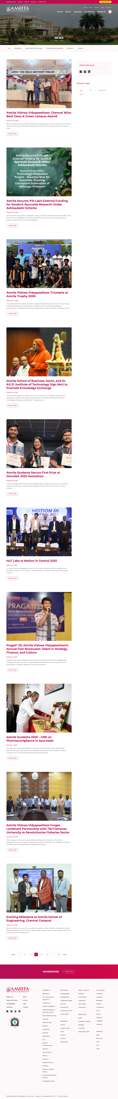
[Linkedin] (19, 1011)
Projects (63, 1038)
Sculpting (45, 1066)
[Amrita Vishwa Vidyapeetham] (17, 9)
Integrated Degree (66, 1000)
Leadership (81, 1000)
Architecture (46, 1003)
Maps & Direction (12, 1000)
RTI (56, 1096)
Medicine (45, 1049)
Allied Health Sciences (49, 1015)
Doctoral (63, 1004)
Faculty (26, 2)
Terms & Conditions (63, 1096)
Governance (82, 1007)
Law (43, 1039)
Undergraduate (65, 993)
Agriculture (45, 993)
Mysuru (98, 1014)
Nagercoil (99, 1017)
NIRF (97, 1042)
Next (64, 954)
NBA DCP (99, 1038)
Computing (45, 1029)
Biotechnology (47, 1022)
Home (56, 40)
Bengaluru (99, 1000)
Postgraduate (64, 997)
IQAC (97, 1035)
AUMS (80, 1018)
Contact (109, 7)
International (11, 2)
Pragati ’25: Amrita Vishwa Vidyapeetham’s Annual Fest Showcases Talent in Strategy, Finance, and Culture (37, 649)
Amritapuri (99, 993)
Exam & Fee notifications (33, 48)
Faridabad (99, 1021)
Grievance (38, 1096)
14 (59, 954)
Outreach (9, 1007)
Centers (62, 1024)
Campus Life (42, 2)
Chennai (98, 1004)
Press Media (82, 1004)
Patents (62, 1035)
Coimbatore (102, 90)
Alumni (20, 2)
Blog (91, 7)
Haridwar (99, 1024)
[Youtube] (15, 1011)
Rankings (81, 993)
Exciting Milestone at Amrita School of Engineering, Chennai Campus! (34, 918)
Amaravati (99, 997)
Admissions (105, 2)
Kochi (98, 1010)
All (9, 48)
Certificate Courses (66, 1010)
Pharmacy (45, 1059)
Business (45, 1026)
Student (80, 48)
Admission (17, 48)
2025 (81, 90)
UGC (97, 1045)
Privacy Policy (30, 1096)
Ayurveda (45, 1019)
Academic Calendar (84, 1021)
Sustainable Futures (48, 1081)
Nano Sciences (47, 1052)
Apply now (9, 997)
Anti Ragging (10, 1003)
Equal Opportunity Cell (47, 1096)
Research (70, 48)
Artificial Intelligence (48, 1006)
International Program (54, 48)
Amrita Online (64, 1014)
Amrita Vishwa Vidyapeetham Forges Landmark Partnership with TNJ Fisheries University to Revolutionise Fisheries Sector (38, 829)
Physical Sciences (47, 1062)
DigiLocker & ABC (84, 1031)
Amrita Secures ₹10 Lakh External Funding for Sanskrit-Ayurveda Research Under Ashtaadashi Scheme (37, 204)
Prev (13, 954)
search (110, 11)
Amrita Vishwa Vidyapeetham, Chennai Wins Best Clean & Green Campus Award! (38, 114)
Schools (34, 2)
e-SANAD (81, 1028)
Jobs (102, 7)
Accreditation (82, 997)
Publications (64, 1042)
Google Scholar (65, 1028)
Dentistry (45, 1032)
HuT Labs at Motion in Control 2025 (31, 560)
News (85, 7)
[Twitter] (11, 1011)
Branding (81, 1024)
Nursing (44, 1055)
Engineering (46, 1036)
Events (96, 7)
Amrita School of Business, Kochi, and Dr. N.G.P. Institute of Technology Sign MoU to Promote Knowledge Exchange (36, 384)
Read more (13, 133)
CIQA (97, 1048)
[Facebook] (7, 1011)
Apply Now (69, 971)
